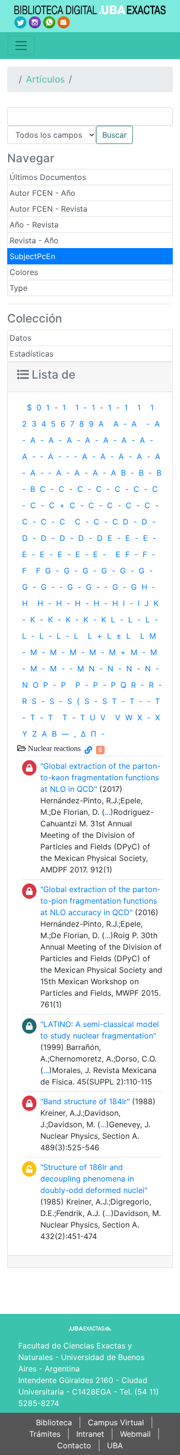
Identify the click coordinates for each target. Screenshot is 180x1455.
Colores (24, 272)
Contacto (74, 1445)
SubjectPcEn (32, 256)
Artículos (45, 79)
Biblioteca (54, 1422)
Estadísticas (31, 353)
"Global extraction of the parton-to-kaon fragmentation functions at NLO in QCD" (100, 777)
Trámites (44, 1434)
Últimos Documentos (48, 177)
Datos (20, 338)
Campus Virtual (116, 1422)
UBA (115, 1445)
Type (18, 288)
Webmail (135, 1434)
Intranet (90, 1434)
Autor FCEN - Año (42, 193)
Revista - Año (34, 240)
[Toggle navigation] (21, 45)
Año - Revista (34, 224)
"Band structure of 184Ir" (85, 1101)
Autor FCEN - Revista (48, 209)
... (107, 812)
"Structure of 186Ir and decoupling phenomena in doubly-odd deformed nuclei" (93, 1178)
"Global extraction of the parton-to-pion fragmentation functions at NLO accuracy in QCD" (100, 900)
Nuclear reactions (53, 748)
